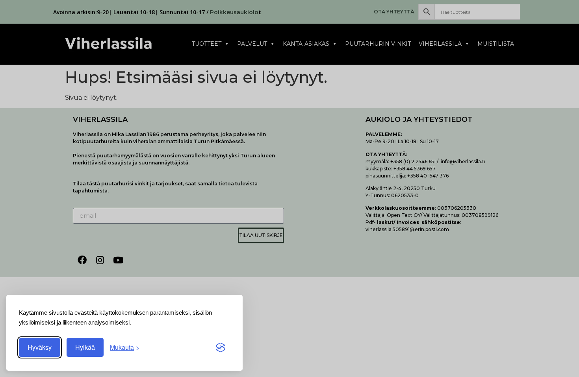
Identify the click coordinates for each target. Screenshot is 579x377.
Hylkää (85, 347)
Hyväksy (40, 347)
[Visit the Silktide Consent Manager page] (220, 347)
